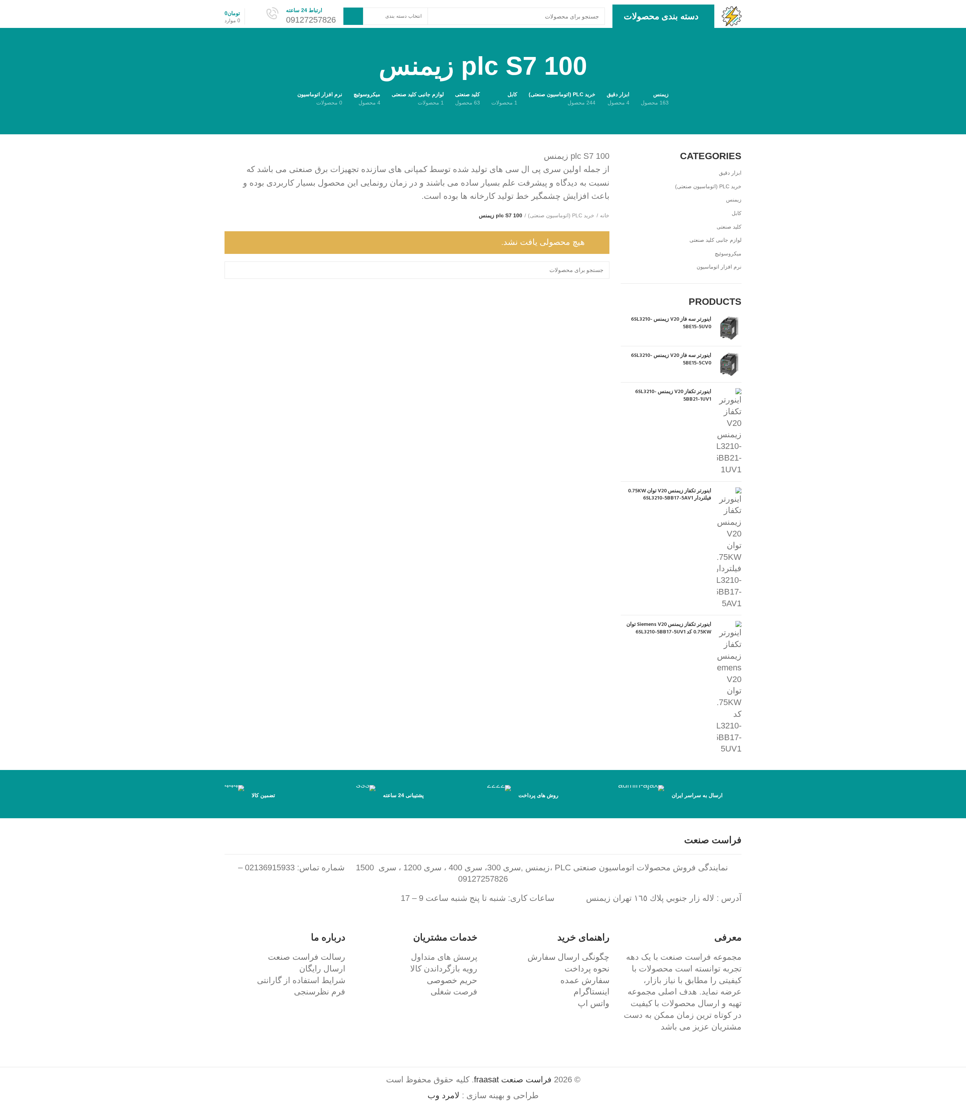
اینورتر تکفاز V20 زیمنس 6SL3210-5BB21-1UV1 (673, 395)
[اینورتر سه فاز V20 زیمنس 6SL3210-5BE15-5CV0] (729, 364)
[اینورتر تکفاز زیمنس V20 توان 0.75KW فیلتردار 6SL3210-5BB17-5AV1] (729, 548)
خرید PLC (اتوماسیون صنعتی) (708, 186)
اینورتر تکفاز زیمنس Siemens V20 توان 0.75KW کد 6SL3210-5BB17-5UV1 (668, 628)
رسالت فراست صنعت (306, 957)
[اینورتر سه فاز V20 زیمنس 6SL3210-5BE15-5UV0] (729, 328)
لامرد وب (444, 1095)
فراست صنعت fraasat (513, 1079)
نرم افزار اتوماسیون (719, 267)
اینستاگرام (591, 991)
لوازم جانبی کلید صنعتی (715, 240)
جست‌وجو (353, 16)
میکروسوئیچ (728, 253)
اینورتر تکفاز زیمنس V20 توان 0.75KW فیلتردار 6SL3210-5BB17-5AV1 (669, 494)
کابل (736, 213)
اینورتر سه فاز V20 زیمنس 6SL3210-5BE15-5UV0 (671, 323)
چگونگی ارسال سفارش (568, 957)
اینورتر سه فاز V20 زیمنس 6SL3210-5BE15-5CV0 (671, 359)
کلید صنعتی (729, 227)
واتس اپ (593, 1003)
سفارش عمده (584, 980)
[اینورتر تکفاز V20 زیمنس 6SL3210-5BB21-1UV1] (729, 432)
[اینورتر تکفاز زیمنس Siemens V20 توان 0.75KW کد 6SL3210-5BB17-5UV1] (729, 688)
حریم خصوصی (452, 980)
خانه (604, 215)
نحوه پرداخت (587, 968)
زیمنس (733, 200)
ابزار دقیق (730, 173)
